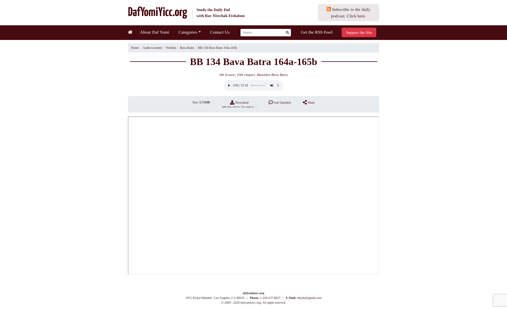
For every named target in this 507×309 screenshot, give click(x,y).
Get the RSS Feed (316, 32)
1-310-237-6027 (270, 298)
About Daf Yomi (154, 32)
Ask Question (282, 102)
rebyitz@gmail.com (309, 298)
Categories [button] (187, 32)
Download (241, 102)
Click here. (356, 15)
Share (311, 102)
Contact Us (220, 32)
